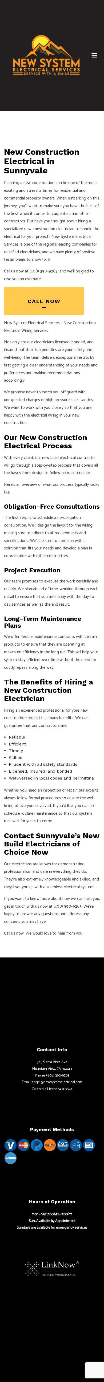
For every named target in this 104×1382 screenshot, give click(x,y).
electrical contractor (78, 457)
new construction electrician (49, 229)
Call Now (44, 301)
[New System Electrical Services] (46, 55)
